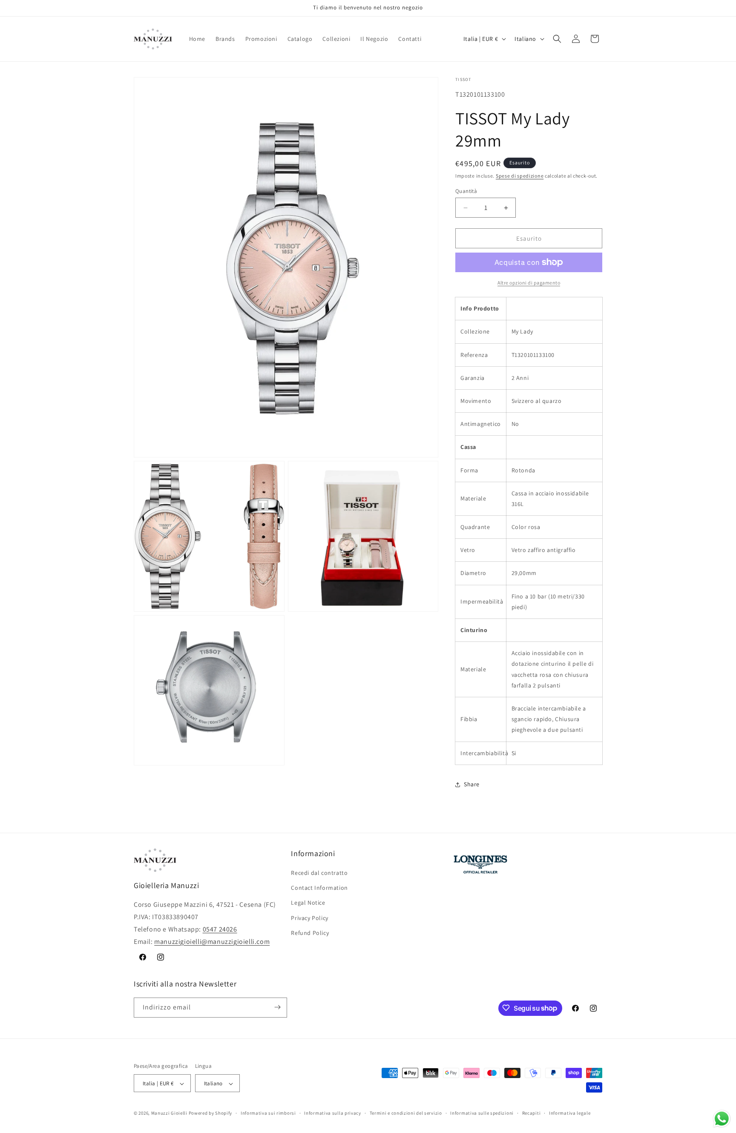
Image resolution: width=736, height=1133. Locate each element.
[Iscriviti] (277, 1007)
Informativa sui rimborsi (268, 1113)
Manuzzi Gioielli (169, 1113)
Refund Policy (310, 933)
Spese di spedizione (519, 176)
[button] (557, 38)
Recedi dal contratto (319, 873)
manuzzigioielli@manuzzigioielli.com (212, 941)
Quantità (466, 191)
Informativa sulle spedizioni (482, 1113)
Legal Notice (308, 903)
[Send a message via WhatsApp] (722, 1119)
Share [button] (472, 784)
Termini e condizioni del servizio (406, 1113)
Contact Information (319, 888)
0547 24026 (220, 929)
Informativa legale (570, 1113)
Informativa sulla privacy (332, 1113)
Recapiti (531, 1113)
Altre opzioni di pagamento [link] (528, 282)
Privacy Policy (309, 918)
